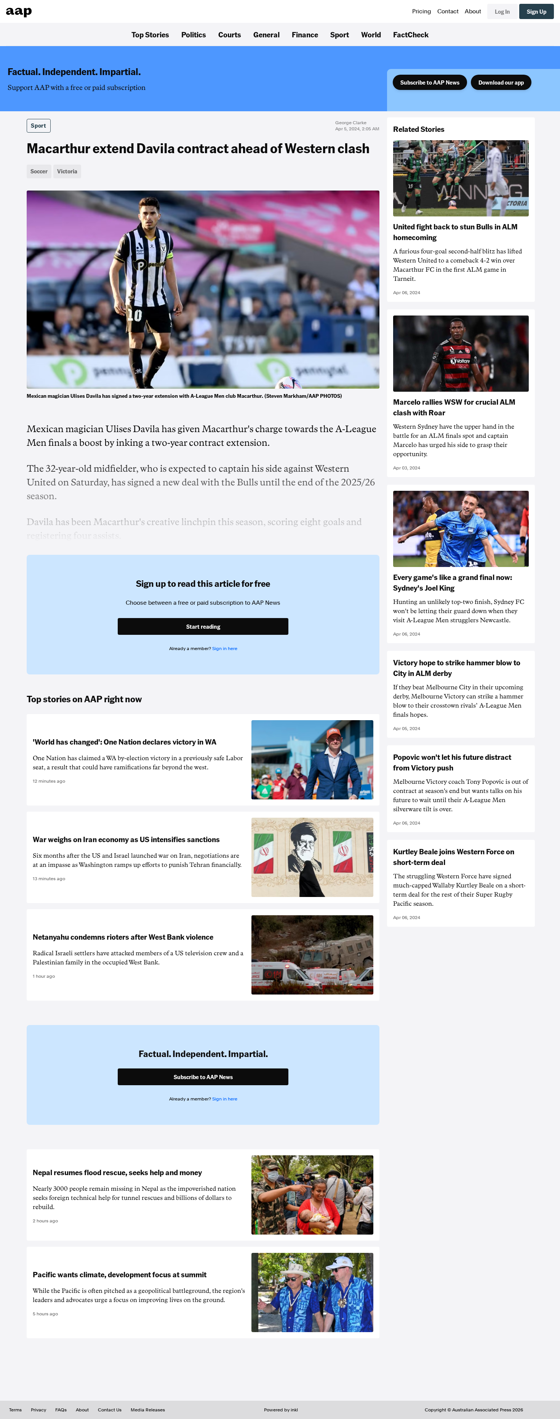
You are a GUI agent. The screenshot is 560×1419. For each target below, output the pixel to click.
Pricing (421, 11)
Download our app (501, 82)
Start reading (203, 626)
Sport (339, 34)
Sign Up (536, 11)
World (371, 34)
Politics (193, 34)
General (266, 34)
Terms (15, 1410)
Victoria (67, 171)
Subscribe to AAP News (429, 82)
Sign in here (224, 648)
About (473, 11)
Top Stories (150, 34)
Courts (229, 34)
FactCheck (411, 34)
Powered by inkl (281, 1410)
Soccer (39, 171)
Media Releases (148, 1410)
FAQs (61, 1410)
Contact (448, 11)
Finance (305, 34)
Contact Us (110, 1410)
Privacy (38, 1410)
